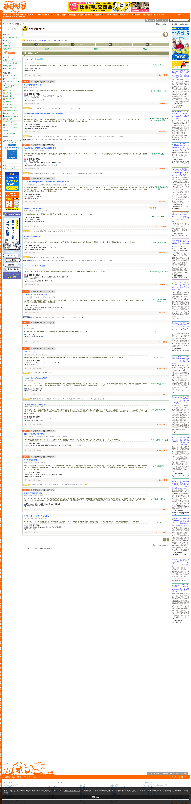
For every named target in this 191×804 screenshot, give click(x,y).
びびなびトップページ (12, 168)
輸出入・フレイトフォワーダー (58, 436)
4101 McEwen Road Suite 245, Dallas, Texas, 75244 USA (44, 475)
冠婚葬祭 (8, 101)
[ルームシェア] (106, 15)
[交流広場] (137, 15)
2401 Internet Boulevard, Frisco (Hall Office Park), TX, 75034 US (47, 277)
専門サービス (9, 122)
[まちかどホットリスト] (43, 15)
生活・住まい (9, 96)
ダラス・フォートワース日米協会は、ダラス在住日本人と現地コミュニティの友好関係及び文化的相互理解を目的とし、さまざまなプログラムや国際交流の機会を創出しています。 (82, 522)
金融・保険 (8, 119)
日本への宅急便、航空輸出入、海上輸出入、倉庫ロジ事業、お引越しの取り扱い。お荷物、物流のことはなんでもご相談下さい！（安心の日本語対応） (72, 440)
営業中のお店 (8, 60)
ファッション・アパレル (12, 82)
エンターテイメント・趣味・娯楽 (12, 86)
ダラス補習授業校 (30, 460)
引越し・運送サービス (30, 436)
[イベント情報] (55, 15)
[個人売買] (80, 15)
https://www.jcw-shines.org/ (32, 390)
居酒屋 (41, 406)
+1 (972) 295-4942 (33, 94)
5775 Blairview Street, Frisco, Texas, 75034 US (41, 126)
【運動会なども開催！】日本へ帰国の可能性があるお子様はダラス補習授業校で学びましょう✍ (59, 484)
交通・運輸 (8, 93)
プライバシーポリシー (31, 777)
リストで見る (8, 40)
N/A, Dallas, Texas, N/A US (35, 69)
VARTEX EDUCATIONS (33, 208)
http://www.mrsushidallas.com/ (33, 420)
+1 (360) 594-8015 (33, 275)
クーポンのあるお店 (10, 63)
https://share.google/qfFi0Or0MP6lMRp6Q (37, 281)
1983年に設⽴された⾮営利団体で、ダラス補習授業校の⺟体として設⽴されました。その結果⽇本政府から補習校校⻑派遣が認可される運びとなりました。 (74, 357)
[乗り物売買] (88, 15)
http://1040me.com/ (30, 198)
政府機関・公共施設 (11, 110)
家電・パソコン (10, 113)
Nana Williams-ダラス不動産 (34, 266)
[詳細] (158, 65)
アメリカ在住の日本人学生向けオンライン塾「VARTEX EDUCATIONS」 (52, 231)
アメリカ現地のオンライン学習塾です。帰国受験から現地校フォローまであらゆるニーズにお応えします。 (58, 214)
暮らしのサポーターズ (117, 787)
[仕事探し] (64, 15)
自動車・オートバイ (11, 116)
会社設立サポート (38, 495)
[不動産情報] (97, 15)
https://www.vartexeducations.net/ (34, 221)
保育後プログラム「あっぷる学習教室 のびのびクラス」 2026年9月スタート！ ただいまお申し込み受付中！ (58, 90)
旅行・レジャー (10, 90)
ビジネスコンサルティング (31, 116)
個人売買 (82, 787)
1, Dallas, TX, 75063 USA (34, 389)
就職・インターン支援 (49, 297)
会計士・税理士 (28, 184)
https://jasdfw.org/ (29, 529)
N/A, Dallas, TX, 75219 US (34, 196)
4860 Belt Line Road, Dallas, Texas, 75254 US (41, 419)
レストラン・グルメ (11, 76)
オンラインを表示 (10, 68)
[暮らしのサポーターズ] (126, 15)
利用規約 (7, 777)
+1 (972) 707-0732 (33, 245)
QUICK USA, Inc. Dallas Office (35, 294)
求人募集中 (8, 66)
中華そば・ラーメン (29, 238)
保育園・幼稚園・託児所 (30, 87)
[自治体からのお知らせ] (19, 15)
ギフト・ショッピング (12, 78)
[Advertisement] (180, 642)
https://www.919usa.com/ (32, 309)
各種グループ (9, 136)
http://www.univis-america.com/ (34, 505)
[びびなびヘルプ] (178, 15)
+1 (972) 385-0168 (33, 417)
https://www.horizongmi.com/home (35, 128)
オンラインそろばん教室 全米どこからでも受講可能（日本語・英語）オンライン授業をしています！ (56, 331)
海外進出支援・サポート (59, 184)
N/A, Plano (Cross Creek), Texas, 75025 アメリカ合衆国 (44, 96)
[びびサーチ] (7, 15)
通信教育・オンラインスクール (44, 211)
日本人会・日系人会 (40, 354)
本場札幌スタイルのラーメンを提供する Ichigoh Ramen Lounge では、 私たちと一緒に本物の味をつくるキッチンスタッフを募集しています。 (75, 260)
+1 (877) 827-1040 (33, 194)
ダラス (22, 24)
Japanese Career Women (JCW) (35, 378)
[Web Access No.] (167, 15)
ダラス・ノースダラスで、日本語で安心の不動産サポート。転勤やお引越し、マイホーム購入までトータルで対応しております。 (65, 271)
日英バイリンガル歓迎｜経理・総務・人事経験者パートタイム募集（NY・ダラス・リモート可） (59, 139)
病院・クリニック (11, 107)
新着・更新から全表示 (11, 37)
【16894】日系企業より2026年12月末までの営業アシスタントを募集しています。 (57, 317)
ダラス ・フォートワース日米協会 (36, 516)
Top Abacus (28, 326)
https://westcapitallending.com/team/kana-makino (39, 165)
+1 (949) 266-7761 (33, 159)
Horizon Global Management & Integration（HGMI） (44, 113)
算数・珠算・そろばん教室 (31, 328)
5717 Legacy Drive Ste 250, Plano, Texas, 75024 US (43, 504)
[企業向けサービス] (9, 17)
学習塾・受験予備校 (29, 211)
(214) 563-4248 (31, 305)
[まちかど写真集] (147, 15)
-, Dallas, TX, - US (32, 161)
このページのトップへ (180, 777)
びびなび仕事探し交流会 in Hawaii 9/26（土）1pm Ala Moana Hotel (44, 40)
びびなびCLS (8, 787)
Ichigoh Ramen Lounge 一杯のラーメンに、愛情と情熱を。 (48, 257)
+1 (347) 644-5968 (33, 217)
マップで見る (8, 43)
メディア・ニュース (11, 127)
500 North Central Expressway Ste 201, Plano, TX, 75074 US (46, 527)
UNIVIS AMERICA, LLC (33, 493)
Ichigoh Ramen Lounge (32, 236)
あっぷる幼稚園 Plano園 (32, 85)
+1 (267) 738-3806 (33, 124)
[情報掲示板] (71, 15)
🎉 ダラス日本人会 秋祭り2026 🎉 (40, 372)
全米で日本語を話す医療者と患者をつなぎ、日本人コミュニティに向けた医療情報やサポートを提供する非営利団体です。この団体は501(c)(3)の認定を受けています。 (77, 65)
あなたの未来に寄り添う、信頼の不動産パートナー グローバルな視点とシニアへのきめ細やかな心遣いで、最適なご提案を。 (67, 173)
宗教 (6, 130)
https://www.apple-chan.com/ (33, 100)
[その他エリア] (20, 17)
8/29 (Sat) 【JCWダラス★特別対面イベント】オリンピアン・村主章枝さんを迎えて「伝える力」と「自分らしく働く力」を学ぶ (68, 399)
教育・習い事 (9, 99)
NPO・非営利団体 (29, 62)
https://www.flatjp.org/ (30, 70)
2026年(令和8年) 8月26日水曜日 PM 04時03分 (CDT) (174, 24)
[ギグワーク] (156, 15)
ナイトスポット (10, 133)
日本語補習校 (42, 462)
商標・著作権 (16, 777)
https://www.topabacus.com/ (33, 336)
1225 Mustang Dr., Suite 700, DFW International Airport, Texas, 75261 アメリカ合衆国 (53, 445)
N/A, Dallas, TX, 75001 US (34, 219)
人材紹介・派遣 (28, 297)
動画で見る (8, 49)
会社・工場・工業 (11, 125)
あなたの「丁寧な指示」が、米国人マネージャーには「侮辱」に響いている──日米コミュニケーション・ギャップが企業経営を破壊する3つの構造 (76, 136)
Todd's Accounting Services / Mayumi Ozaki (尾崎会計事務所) (46, 182)
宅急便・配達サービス (43, 436)
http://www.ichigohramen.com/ (33, 249)
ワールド (5, 24)
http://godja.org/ (29, 364)
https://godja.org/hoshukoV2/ (33, 476)
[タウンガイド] (31, 15)
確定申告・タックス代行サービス (42, 184)
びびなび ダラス (148, 787)
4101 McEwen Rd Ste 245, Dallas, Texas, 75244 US (43, 363)
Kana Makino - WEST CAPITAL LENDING (40, 148)
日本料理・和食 (28, 406)
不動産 (47, 150)
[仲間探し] (115, 15)
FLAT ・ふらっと (30, 59)
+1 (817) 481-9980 (33, 443)
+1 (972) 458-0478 (33, 361)
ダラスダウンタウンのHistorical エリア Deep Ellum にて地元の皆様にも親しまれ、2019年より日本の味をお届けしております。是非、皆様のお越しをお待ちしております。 (80, 242)
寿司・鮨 (35, 406)
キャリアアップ (37, 297)
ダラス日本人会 (29, 352)
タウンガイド (12, 29)
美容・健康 (8, 104)
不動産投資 (41, 150)
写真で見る (8, 46)
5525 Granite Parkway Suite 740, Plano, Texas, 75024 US (44, 307)
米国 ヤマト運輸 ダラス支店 (34, 434)
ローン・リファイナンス (30, 150)
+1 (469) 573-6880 (33, 525)
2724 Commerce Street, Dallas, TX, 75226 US (41, 247)
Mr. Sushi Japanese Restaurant (35, 404)
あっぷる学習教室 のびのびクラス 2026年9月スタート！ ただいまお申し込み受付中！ (56, 108)
